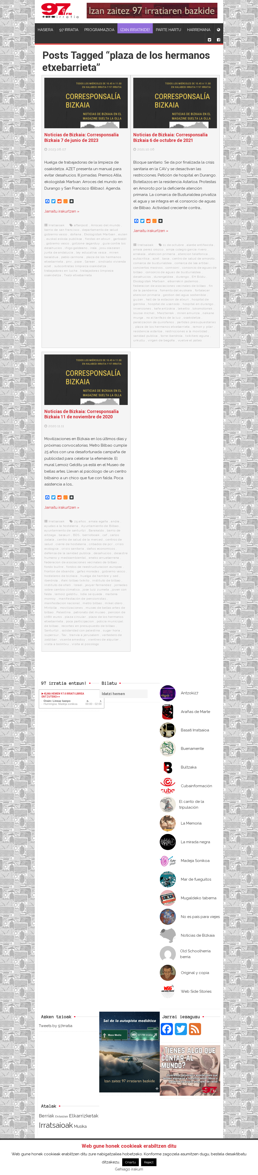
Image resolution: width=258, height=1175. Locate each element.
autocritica (141, 258)
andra (115, 521)
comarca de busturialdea (152, 263)
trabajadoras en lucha (61, 270)
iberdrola (51, 580)
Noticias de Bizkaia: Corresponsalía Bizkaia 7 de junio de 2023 (81, 137)
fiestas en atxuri (98, 239)
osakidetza (192, 317)
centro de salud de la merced (80, 539)
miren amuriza (188, 313)
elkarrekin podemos (183, 281)
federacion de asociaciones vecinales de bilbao (169, 286)
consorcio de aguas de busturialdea (173, 272)
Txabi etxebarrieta (78, 275)
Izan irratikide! (135, 30)
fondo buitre (53, 567)
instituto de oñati (57, 585)
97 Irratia (68, 30)
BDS (76, 535)
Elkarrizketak (84, 1116)
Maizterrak (165, 313)
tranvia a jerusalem (84, 635)
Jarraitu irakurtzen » (61, 211)
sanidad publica (145, 336)
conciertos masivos (148, 267)
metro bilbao (92, 603)
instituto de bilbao (106, 580)
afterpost (81, 225)
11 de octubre (173, 245)
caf (105, 535)
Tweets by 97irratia (55, 1026)
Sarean (90, 261)
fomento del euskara (176, 290)
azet (156, 258)
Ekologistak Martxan (99, 234)
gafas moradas (88, 571)
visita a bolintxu (56, 644)
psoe (78, 261)
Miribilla (50, 607)
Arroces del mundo (105, 225)
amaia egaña (98, 521)
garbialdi (120, 239)
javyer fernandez (98, 585)
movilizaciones (71, 607)
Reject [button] (148, 1162)
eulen (122, 234)
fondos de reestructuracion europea (94, 567)
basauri (64, 535)
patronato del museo (89, 612)
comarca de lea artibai (192, 263)
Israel (78, 585)
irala (93, 248)
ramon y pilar (203, 326)
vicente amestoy (72, 639)
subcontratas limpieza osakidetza (80, 266)
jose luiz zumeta (96, 589)
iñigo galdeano (76, 248)
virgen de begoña (161, 340)
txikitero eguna (197, 336)
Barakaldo (96, 530)
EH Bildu (198, 276)
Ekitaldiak (61, 1116)
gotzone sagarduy (86, 243)
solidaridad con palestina (81, 630)
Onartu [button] (130, 1162)
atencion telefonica (193, 254)
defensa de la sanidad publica (67, 553)
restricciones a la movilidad (186, 331)
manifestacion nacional (62, 603)
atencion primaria (161, 254)
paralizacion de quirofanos (153, 322)
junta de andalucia (58, 252)
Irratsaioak (57, 225)
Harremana (198, 30)
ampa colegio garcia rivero (186, 249)
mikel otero (113, 603)
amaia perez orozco (148, 249)
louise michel (143, 313)
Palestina (63, 612)
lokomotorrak (202, 308)
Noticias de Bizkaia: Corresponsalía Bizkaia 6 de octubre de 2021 (170, 137)
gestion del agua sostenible (184, 295)
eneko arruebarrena (104, 557)
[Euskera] (218, 28)
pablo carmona (72, 257)
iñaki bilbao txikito (75, 580)
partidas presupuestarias (196, 322)
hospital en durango (198, 304)
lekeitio (183, 308)
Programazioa (99, 30)
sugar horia (111, 630)
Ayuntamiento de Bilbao (100, 526)
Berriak (46, 1115)
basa (165, 258)
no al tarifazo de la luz (163, 317)
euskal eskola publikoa (64, 239)
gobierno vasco (57, 243)
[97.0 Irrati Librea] (60, 11)
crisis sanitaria (73, 548)
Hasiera (45, 30)
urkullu (139, 340)
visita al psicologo (85, 644)
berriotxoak (91, 535)
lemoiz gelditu (66, 594)
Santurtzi (51, 630)
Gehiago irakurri (129, 1169)
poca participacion (80, 621)
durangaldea (163, 276)
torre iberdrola (172, 336)
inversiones (142, 308)
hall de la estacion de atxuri (167, 299)
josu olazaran (110, 248)
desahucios (142, 276)
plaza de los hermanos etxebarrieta (162, 326)
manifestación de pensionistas (82, 598)
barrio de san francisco (61, 230)
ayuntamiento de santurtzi (65, 530)
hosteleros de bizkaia (61, 576)
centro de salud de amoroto (193, 258)
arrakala (139, 254)
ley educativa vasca (91, 252)
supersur (51, 635)
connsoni (172, 267)
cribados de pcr (101, 544)
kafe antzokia (164, 308)
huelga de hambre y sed (99, 576)
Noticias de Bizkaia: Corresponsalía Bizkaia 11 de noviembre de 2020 (81, 414)
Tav (64, 635)
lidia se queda (91, 594)
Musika (80, 1126)
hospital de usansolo (164, 304)
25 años (80, 521)
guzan (138, 299)
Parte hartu (168, 30)
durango (182, 276)
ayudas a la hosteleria (61, 526)
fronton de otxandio (59, 571)
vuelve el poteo (190, 340)
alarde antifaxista (200, 245)
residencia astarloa (147, 331)
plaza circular (75, 617)
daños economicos (101, 548)
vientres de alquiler (103, 639)
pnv (69, 261)
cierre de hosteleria (71, 544)
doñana (75, 234)
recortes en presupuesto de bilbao (88, 626)
